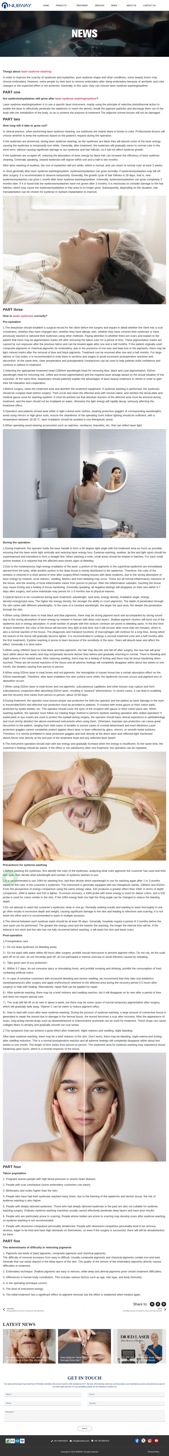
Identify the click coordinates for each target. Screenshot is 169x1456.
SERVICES (99, 5)
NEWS (114, 5)
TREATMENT (82, 5)
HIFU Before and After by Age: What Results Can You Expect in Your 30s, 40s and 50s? (27, 1359)
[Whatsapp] (10, 878)
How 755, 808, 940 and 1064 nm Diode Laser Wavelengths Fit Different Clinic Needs (138, 1359)
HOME (46, 5)
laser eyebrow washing (36, 71)
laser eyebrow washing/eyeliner (76, 98)
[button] (152, 1304)
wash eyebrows (23, 315)
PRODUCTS (61, 5)
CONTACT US (149, 5)
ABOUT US (131, 5)
